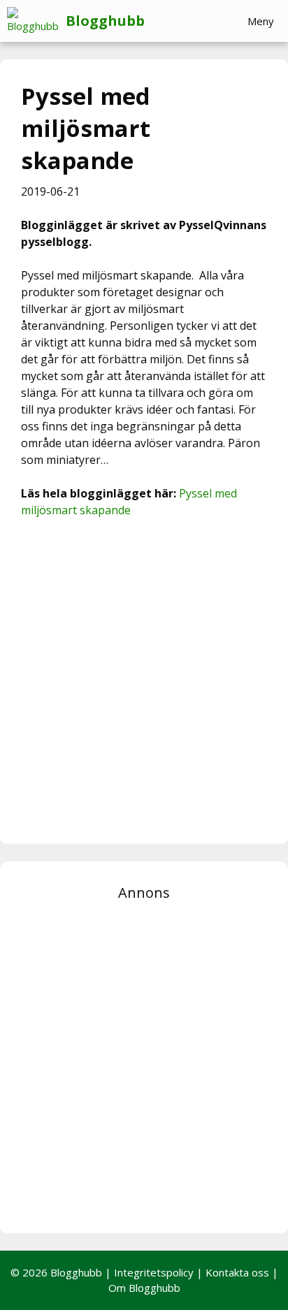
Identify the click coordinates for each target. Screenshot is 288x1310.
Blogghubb (105, 20)
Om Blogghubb (144, 1288)
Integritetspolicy (154, 1272)
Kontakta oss (237, 1272)
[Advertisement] (144, 679)
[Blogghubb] (36, 21)
